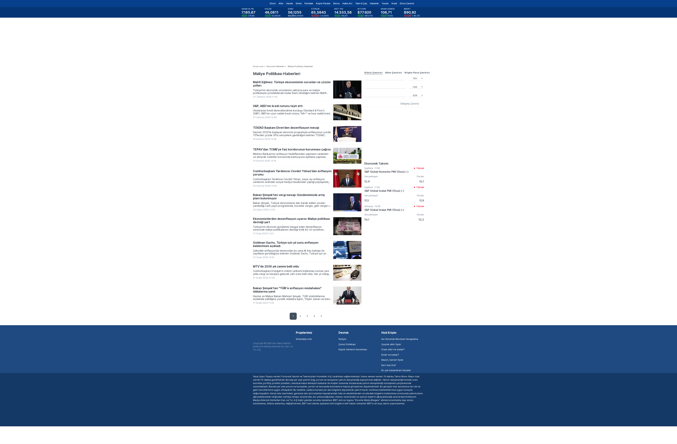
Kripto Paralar (323, 3)
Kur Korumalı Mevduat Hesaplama (399, 339)
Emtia (299, 3)
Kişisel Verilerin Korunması (352, 349)
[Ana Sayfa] (250, 3)
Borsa (336, 3)
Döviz (273, 3)
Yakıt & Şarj (361, 3)
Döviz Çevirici (407, 3)
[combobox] (416, 78)
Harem (289, 3)
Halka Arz (347, 3)
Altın (281, 3)
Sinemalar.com (304, 339)
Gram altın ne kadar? (393, 349)
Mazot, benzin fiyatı (392, 359)
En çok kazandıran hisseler (396, 370)
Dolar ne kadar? (390, 354)
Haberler (374, 3)
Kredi (394, 3)
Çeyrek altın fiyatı (391, 344)
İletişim (342, 339)
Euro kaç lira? (388, 365)
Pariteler (308, 3)
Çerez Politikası (347, 344)
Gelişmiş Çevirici (409, 103)
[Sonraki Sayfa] (328, 316)
